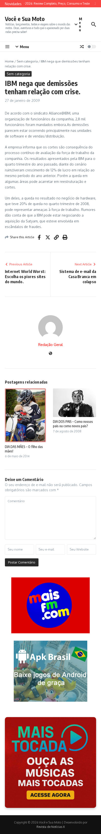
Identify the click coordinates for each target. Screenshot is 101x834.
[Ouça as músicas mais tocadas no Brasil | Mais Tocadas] (50, 762)
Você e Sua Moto (25, 18)
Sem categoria (27, 61)
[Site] (50, 354)
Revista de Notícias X (51, 827)
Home (9, 61)
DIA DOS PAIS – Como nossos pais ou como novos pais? (73, 423)
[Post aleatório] (82, 47)
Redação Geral (50, 344)
